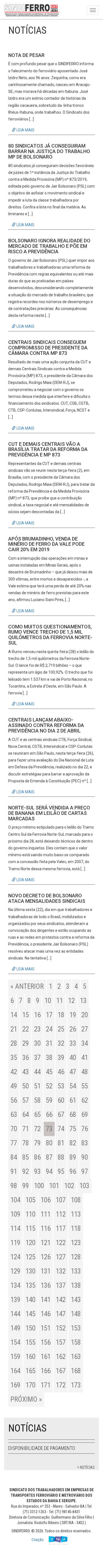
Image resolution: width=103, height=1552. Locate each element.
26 (72, 1029)
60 (61, 1100)
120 (30, 1243)
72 (37, 1129)
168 (76, 1371)
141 (46, 1300)
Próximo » (26, 1399)
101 (54, 1186)
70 (13, 1129)
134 (15, 1285)
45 (49, 1072)
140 (30, 1300)
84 (13, 1157)
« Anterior (27, 986)
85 (25, 1157)
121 (46, 1243)
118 (76, 1228)
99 (25, 1186)
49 (13, 1086)
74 (61, 1129)
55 (84, 1086)
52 (49, 1086)
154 (15, 1342)
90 (84, 1157)
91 (13, 1172)
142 (61, 1300)
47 (72, 1072)
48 (84, 1072)
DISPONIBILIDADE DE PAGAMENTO (41, 1448)
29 (25, 1043)
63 (13, 1115)
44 (37, 1072)
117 (61, 1228)
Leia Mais (25, 130)
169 (15, 1385)
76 (84, 1129)
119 (15, 1243)
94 (49, 1172)
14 (13, 1015)
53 (61, 1086)
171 (46, 1385)
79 (37, 1143)
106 (46, 1200)
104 (15, 1200)
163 (76, 1357)
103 (84, 1186)
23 (37, 1029)
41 (84, 1058)
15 (25, 1015)
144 (15, 1314)
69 (84, 1115)
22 (25, 1029)
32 (61, 1043)
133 (76, 1271)
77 (13, 1143)
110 (30, 1214)
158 (76, 1342)
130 (30, 1271)
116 (46, 1228)
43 (25, 1072)
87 (49, 1157)
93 (37, 1172)
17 (49, 1015)
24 (49, 1029)
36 (25, 1058)
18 (61, 1015)
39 (61, 1058)
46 (61, 1072)
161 (46, 1357)
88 (61, 1157)
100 (39, 1186)
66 (49, 1115)
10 (47, 1001)
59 (49, 1100)
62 (84, 1100)
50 (25, 1086)
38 (49, 1058)
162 (61, 1357)
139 (15, 1300)
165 (30, 1371)
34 (84, 1043)
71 (25, 1129)
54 (72, 1086)
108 (76, 1200)
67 (61, 1115)
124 (15, 1257)
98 (13, 1186)
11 (59, 1001)
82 (72, 1143)
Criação (38, 1540)
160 (30, 1357)
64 (25, 1115)
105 (30, 1200)
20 (84, 1015)
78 (25, 1143)
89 (72, 1157)
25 (61, 1029)
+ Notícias (86, 1467)
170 (30, 1385)
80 (49, 1143)
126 (46, 1257)
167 (61, 1371)
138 (76, 1285)
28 (13, 1043)
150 (30, 1328)
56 (13, 1100)
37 (37, 1058)
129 (15, 1271)
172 (61, 1385)
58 (37, 1100)
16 (37, 1015)
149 (15, 1328)
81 (61, 1143)
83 (84, 1143)
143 (76, 1300)
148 (76, 1314)
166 (46, 1371)
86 (37, 1157)
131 (46, 1271)
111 (46, 1214)
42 (13, 1072)
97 (84, 1172)
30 (37, 1043)
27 (84, 1029)
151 (46, 1328)
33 (72, 1043)
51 (37, 1086)
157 (61, 1342)
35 (13, 1058)
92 (25, 1172)
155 (30, 1342)
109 (15, 1214)
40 (72, 1058)
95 (61, 1172)
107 (61, 1200)
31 (49, 1043)
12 (71, 1001)
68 (72, 1115)
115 (30, 1228)
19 (72, 1015)
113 (76, 1214)
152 (61, 1328)
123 (76, 1243)
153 (76, 1328)
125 (30, 1257)
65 (37, 1115)
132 (61, 1271)
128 (76, 1257)
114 (15, 1228)
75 (72, 1129)
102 (69, 1186)
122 (61, 1243)
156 (46, 1342)
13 (83, 1001)
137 (61, 1285)
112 (61, 1214)
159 (15, 1357)
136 (46, 1285)
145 (30, 1314)
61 (72, 1100)
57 (25, 1100)
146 (46, 1314)
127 (61, 1257)
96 (72, 1172)
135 (30, 1285)
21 (13, 1029)
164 (15, 1371)
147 (61, 1314)
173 (76, 1385)
